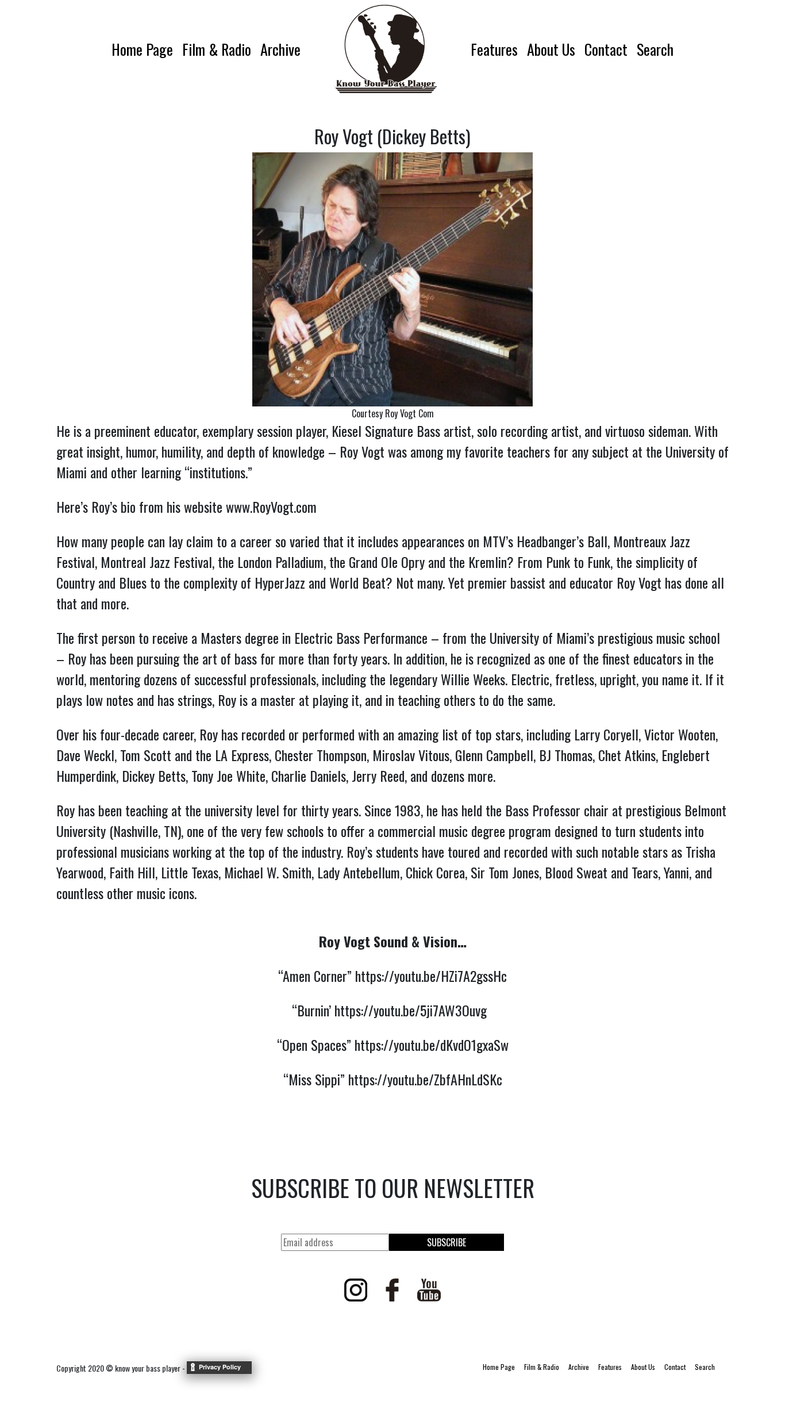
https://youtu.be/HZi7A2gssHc (431, 975)
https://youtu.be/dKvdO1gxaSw (432, 1044)
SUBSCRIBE (446, 1242)
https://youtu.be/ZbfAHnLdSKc (425, 1079)
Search (655, 49)
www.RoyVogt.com (271, 506)
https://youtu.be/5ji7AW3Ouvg (410, 1010)
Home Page (142, 49)
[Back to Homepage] (385, 49)
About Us (551, 49)
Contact (606, 49)
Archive (280, 49)
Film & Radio (216, 49)
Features (494, 49)
